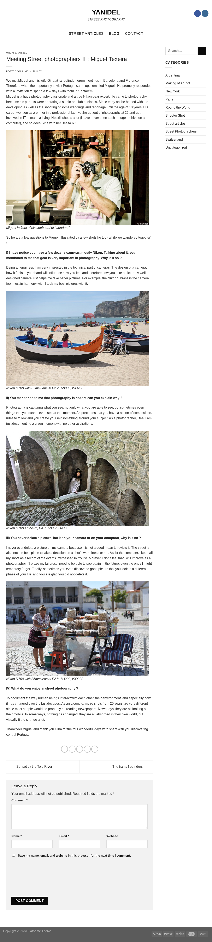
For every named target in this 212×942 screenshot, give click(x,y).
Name (16, 836)
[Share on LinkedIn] (94, 749)
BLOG (114, 33)
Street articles (175, 123)
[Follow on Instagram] (205, 13)
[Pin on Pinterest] (87, 749)
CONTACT (134, 33)
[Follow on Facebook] (197, 13)
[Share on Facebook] (64, 749)
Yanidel (106, 12)
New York (172, 91)
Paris (169, 99)
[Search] (207, 33)
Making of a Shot (177, 83)
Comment (19, 800)
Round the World (177, 107)
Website (112, 836)
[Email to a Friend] (79, 749)
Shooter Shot (175, 115)
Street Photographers (181, 131)
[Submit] (202, 51)
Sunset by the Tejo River (34, 766)
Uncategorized (176, 147)
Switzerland (174, 139)
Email (64, 836)
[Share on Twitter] (72, 749)
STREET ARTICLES (86, 33)
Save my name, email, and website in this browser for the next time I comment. (74, 855)
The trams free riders (127, 766)
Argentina (172, 75)
